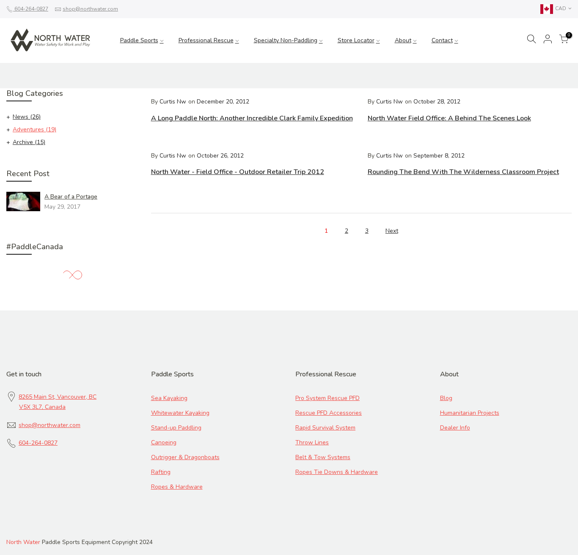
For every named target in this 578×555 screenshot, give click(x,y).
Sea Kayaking (169, 398)
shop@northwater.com (90, 8)
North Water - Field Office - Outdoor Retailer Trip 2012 (237, 172)
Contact (442, 40)
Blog (446, 398)
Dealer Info (455, 428)
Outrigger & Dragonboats (185, 457)
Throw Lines (312, 442)
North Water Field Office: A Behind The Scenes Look (449, 118)
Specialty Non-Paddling (285, 40)
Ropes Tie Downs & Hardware (336, 472)
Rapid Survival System (325, 428)
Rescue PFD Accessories (328, 413)
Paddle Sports (139, 40)
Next (391, 231)
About (403, 40)
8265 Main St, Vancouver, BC (57, 397)
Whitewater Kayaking (180, 413)
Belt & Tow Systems (322, 457)
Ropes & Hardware (177, 487)
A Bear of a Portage (70, 197)
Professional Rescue (206, 40)
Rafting (161, 472)
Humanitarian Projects (469, 413)
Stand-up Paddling (176, 428)
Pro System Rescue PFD (327, 398)
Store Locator (356, 40)
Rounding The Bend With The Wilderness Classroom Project (463, 172)
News (27, 117)
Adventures (34, 129)
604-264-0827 (30, 8)
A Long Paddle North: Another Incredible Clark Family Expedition (252, 118)
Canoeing (163, 442)
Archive (29, 142)
